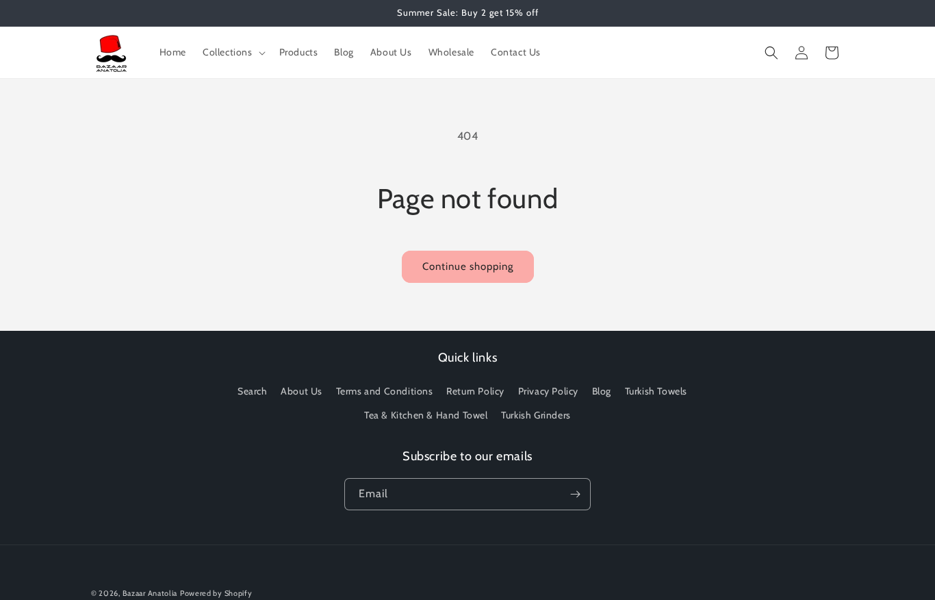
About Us (301, 391)
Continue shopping (467, 266)
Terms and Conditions (384, 391)
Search (253, 391)
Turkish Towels (656, 391)
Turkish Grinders (536, 415)
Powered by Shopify (216, 593)
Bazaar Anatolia (150, 593)
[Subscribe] (575, 494)
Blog (601, 391)
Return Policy (475, 391)
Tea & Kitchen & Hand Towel (426, 415)
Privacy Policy (548, 391)
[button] (232, 52)
